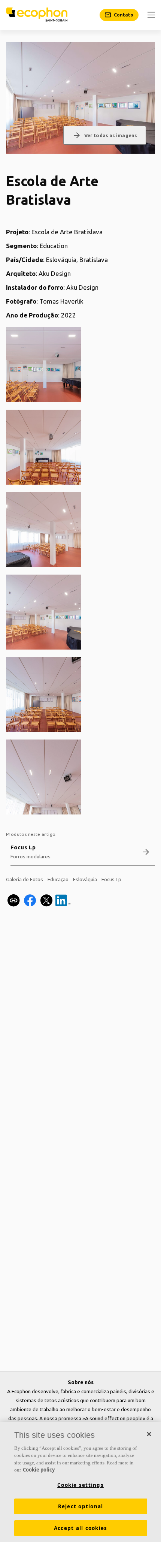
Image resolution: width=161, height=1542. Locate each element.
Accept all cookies (80, 1528)
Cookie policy (39, 1469)
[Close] (149, 1434)
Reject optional (80, 1506)
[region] (80, 1482)
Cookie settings (80, 1485)
